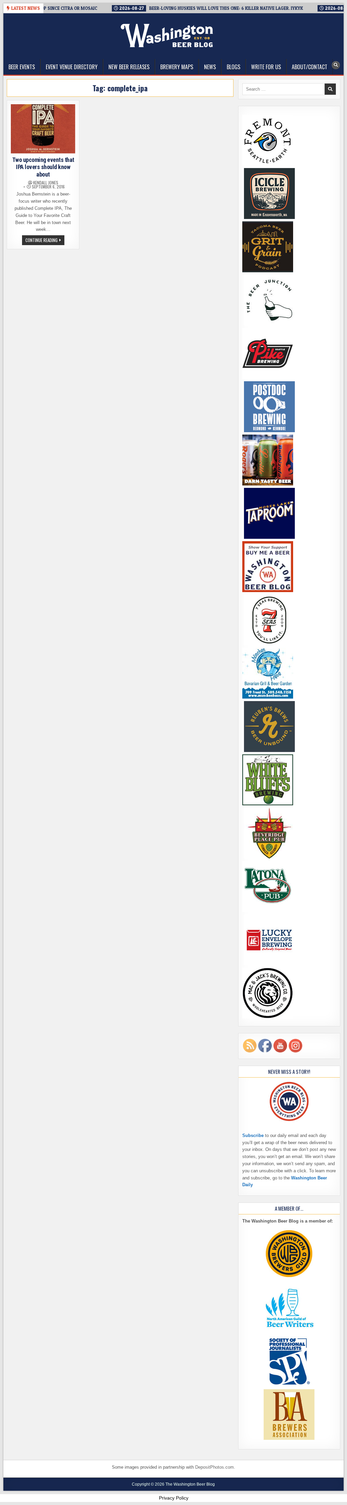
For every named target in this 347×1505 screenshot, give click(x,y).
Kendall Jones (45, 183)
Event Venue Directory (72, 67)
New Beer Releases (128, 67)
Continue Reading (44, 240)
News (210, 67)
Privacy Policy (173, 1498)
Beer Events (21, 67)
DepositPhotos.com (214, 1467)
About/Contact (309, 67)
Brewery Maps (176, 67)
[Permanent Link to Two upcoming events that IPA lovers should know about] (43, 128)
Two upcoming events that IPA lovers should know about (43, 167)
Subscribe (253, 1135)
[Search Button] (336, 65)
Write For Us (266, 67)
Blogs (233, 67)
